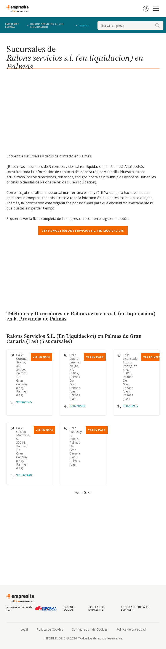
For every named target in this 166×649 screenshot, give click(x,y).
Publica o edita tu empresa (135, 608)
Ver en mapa (41, 356)
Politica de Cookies (50, 629)
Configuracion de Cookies (90, 629)
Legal (24, 629)
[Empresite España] (19, 8)
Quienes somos (70, 608)
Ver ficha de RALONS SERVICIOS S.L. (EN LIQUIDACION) (83, 230)
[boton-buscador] (157, 25)
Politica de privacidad (131, 629)
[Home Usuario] (145, 8)
